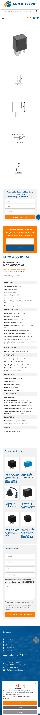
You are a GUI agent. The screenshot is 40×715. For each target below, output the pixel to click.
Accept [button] (20, 703)
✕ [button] (35, 684)
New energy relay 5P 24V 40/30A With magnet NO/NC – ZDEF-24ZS (12, 532)
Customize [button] (20, 712)
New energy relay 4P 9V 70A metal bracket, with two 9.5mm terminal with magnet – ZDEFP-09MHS (12, 478)
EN (27, 18)
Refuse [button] (20, 707)
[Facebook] (34, 18)
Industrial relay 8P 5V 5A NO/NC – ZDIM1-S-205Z (27, 475)
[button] (3, 18)
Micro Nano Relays (14, 269)
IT (30, 18)
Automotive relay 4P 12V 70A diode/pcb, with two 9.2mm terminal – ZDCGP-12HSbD (28, 533)
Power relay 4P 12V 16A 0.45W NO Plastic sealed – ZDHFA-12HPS (28, 505)
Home (5, 269)
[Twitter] (37, 18)
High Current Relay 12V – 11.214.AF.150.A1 (11, 504)
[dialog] (20, 698)
